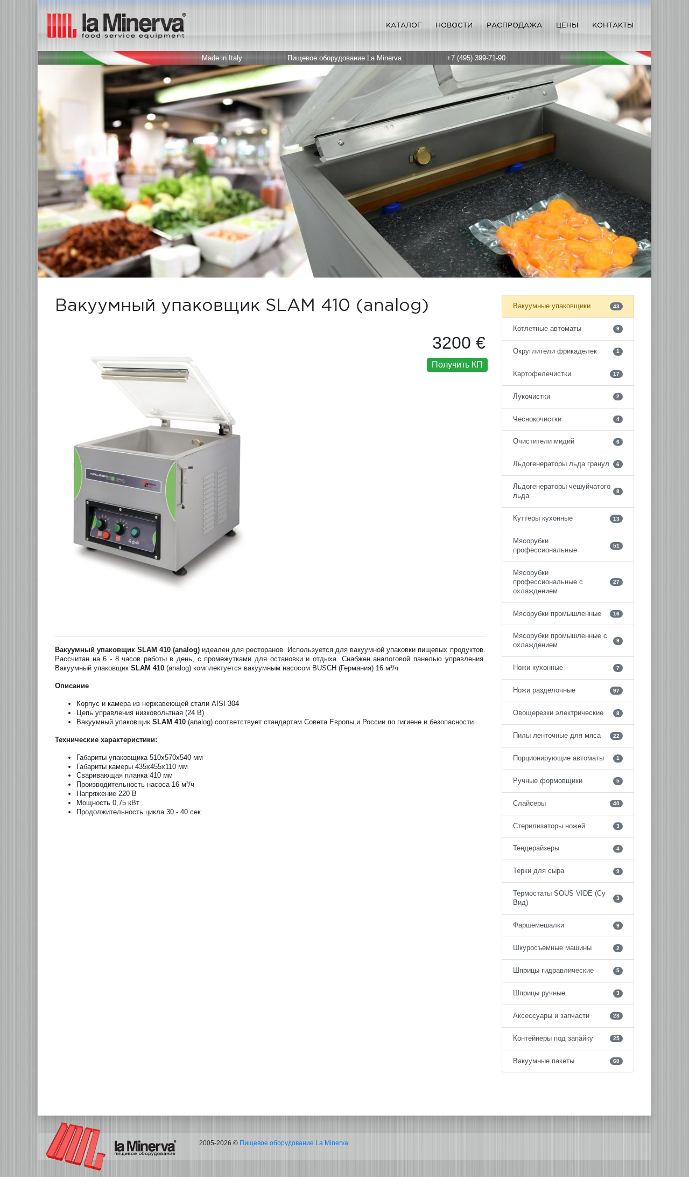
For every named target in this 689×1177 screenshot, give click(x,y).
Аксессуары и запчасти (566, 1016)
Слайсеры (566, 803)
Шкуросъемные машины (566, 948)
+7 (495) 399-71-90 (476, 58)
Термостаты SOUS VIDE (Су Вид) (566, 897)
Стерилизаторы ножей (566, 826)
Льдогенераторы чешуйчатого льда (566, 491)
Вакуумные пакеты (566, 1061)
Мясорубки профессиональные (566, 545)
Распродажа (514, 25)
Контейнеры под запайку (566, 1038)
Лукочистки (566, 396)
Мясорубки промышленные (566, 614)
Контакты (613, 25)
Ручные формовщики (566, 781)
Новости (454, 25)
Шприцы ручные (566, 993)
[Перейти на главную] (111, 1146)
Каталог (403, 25)
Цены (567, 25)
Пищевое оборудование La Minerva (294, 1143)
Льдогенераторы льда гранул (566, 464)
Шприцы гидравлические (566, 970)
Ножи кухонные (566, 667)
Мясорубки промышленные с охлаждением (566, 640)
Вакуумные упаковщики (566, 306)
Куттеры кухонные (566, 518)
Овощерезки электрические (566, 713)
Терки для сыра (566, 871)
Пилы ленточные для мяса (566, 735)
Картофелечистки (566, 374)
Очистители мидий (566, 441)
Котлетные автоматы (566, 328)
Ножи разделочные (566, 690)
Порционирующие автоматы (566, 758)
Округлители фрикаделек (566, 351)
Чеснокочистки (566, 419)
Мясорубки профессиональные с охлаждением (566, 582)
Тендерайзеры (566, 848)
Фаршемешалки (566, 925)
